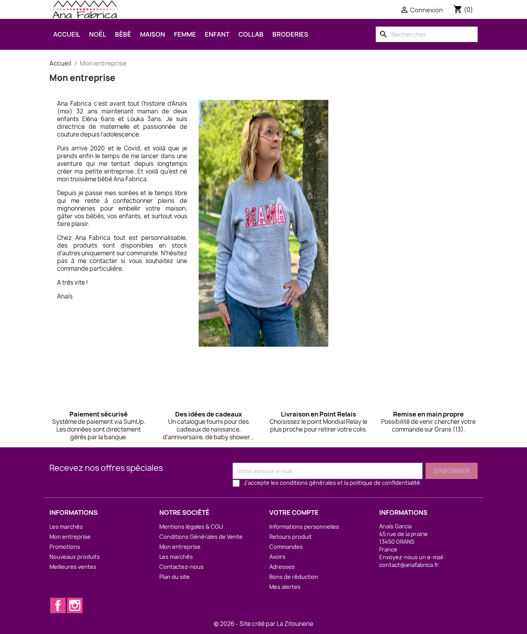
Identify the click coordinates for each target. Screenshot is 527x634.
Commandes (286, 546)
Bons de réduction (293, 576)
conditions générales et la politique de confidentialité (350, 482)
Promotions (64, 546)
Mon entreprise (70, 536)
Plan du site (174, 576)
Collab (251, 34)
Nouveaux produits (74, 556)
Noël (97, 34)
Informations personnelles (304, 526)
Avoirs (277, 556)
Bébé (123, 34)
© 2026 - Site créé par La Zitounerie (263, 624)
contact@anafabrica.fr (409, 564)
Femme (185, 34)
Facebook (58, 605)
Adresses (282, 566)
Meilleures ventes (72, 566)
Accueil (66, 34)
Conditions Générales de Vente (201, 536)
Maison (152, 34)
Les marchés (66, 526)
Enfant (217, 34)
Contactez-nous (181, 566)
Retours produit (290, 536)
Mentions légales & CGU (191, 526)
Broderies (290, 34)
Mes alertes (285, 586)
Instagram (75, 605)
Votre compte (294, 512)
